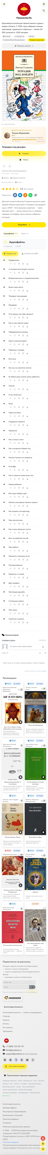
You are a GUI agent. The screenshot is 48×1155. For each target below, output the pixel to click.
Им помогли (8, 1027)
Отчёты (6, 1024)
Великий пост (27, 1081)
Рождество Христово (10, 1081)
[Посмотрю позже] (20, 683)
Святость (17, 1084)
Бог (11, 1084)
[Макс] (16, 1060)
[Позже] (9, 166)
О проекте (7, 1123)
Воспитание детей (9, 1087)
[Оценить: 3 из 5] (10, 189)
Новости (6, 1020)
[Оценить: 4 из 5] (13, 189)
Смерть (18, 1087)
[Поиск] (44, 10)
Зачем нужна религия (10, 1090)
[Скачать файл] (27, 264)
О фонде (6, 1016)
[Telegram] (10, 1060)
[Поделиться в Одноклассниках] (25, 195)
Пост (35, 1081)
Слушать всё (11, 253)
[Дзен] (22, 1060)
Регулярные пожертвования (14, 1111)
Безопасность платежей (13, 1115)
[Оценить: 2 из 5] (6, 189)
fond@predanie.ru (14, 1050)
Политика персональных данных (16, 1127)
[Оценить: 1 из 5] (3, 189)
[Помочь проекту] (43, 1138)
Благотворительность (13, 1007)
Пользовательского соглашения (30, 1148)
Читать (25, 160)
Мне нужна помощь (17, 1066)
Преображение (23, 1093)
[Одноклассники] (33, 1060)
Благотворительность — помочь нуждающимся (22, 1012)
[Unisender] (12, 998)
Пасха (20, 1081)
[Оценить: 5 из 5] (17, 189)
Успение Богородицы (10, 1093)
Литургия (6, 1084)
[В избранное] (4, 166)
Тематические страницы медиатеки (22, 1075)
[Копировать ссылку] (35, 195)
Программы (7, 1031)
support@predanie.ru (21, 1054)
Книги (25, 233)
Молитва (41, 1081)
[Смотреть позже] (15, 264)
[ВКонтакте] (5, 1060)
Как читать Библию (28, 1087)
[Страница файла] (23, 264)
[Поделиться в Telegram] (20, 195)
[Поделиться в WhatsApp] (30, 195)
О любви (24, 1084)
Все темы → (7, 1096)
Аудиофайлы (11, 233)
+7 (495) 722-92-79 (14, 1046)
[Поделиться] (19, 264)
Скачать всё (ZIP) (31, 253)
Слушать (25, 153)
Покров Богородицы (25, 1090)
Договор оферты (10, 1108)
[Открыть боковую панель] (44, 4)
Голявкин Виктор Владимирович (14, 171)
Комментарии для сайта (35, 671)
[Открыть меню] (4, 4)
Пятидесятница (35, 1093)
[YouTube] (27, 1060)
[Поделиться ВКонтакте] (15, 195)
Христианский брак (34, 1084)
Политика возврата (11, 1119)
